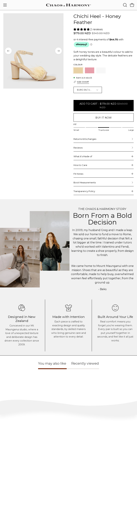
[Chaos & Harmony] (68, 5)
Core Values (8, 480)
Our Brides (77, 490)
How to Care (80, 165)
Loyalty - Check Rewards (15, 444)
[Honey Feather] (78, 70)
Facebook (76, 485)
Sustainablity (9, 490)
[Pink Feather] (89, 70)
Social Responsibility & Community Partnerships (26, 495)
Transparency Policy (84, 191)
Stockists (7, 516)
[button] (124, 5)
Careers (7, 521)
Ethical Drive (9, 485)
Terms (6, 459)
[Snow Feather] (101, 70)
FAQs (6, 439)
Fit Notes (78, 173)
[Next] (58, 51)
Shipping (7, 449)
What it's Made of (83, 156)
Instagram (77, 480)
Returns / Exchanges (13, 454)
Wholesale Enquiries (12, 511)
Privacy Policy (10, 464)
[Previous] (8, 51)
